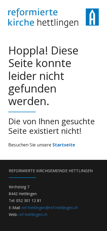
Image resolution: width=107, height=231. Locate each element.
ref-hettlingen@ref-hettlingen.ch (50, 207)
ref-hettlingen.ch (33, 214)
